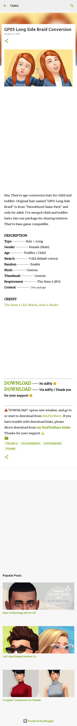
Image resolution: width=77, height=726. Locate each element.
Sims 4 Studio (48, 305)
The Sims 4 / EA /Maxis (20, 305)
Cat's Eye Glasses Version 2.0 (19, 656)
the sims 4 (11, 443)
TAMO (14, 5)
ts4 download (52, 443)
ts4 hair (10, 449)
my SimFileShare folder (54, 427)
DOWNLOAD (17, 383)
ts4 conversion (30, 443)
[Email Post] (6, 439)
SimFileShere (52, 416)
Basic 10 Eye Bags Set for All (19, 612)
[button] (6, 41)
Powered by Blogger (40, 721)
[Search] (72, 5)
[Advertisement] (38, 142)
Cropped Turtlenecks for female (22, 700)
